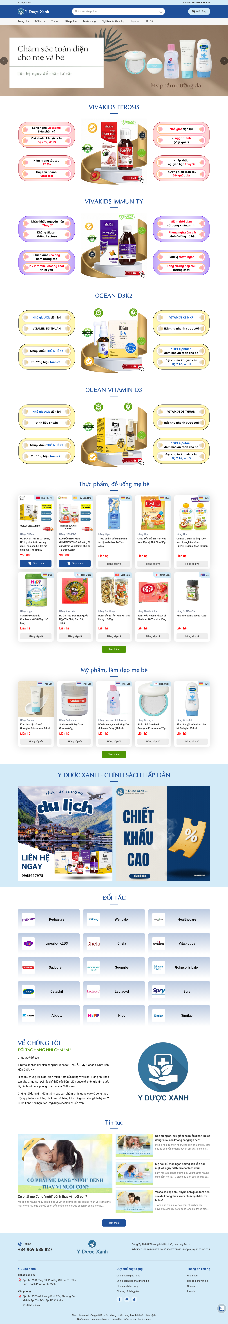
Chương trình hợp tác (128, 1291)
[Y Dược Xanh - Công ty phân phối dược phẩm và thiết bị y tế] (33, 11)
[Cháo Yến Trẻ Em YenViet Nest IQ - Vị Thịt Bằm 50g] (153, 513)
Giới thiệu (192, 1275)
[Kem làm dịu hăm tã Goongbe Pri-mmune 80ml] (36, 699)
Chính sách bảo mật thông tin (132, 1280)
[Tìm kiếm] (161, 11)
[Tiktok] (134, 1299)
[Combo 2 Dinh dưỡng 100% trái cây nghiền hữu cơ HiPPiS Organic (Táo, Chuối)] (192, 513)
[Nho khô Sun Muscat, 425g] (192, 590)
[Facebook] (119, 1299)
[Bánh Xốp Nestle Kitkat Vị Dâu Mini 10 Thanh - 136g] (153, 590)
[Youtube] (127, 1299)
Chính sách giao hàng (128, 1275)
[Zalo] (221, 1308)
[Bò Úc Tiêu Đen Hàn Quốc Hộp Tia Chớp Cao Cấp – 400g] (75, 590)
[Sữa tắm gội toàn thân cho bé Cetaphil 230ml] (192, 699)
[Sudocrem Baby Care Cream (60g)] (75, 699)
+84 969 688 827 (35, 1249)
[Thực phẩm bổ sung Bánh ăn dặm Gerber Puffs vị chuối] (114, 513)
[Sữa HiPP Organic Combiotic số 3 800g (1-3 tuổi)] (36, 590)
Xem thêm (114, 649)
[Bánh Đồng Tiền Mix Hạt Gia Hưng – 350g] (114, 590)
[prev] (4, 61)
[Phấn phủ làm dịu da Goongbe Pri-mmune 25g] (153, 699)
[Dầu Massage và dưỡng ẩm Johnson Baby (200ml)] (114, 699)
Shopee (191, 1286)
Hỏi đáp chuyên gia (197, 1280)
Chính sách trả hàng (127, 1286)
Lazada (191, 1291)
